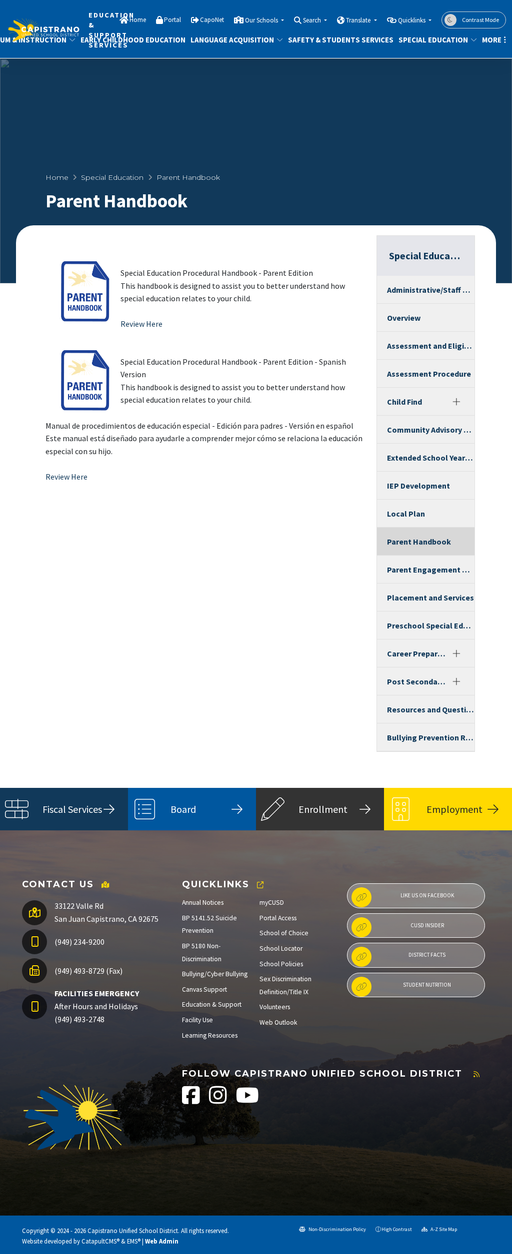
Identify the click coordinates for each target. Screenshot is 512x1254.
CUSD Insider (427, 925)
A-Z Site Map (443, 1229)
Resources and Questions (430, 709)
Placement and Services (430, 598)
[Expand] (456, 402)
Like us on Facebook (427, 895)
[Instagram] (218, 1100)
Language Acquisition (232, 39)
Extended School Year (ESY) (430, 458)
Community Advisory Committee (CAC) (430, 430)
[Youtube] (247, 1100)
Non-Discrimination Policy (337, 1229)
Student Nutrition (427, 984)
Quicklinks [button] (412, 20)
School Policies (281, 964)
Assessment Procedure (429, 374)
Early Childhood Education (127, 39)
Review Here (141, 324)
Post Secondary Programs (417, 681)
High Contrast (397, 1229)
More (492, 39)
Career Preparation (417, 653)
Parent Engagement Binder (430, 570)
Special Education (433, 39)
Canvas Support (204, 989)
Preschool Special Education (430, 625)
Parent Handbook (419, 542)
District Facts (427, 954)
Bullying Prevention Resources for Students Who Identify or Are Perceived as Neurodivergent (430, 737)
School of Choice (284, 933)
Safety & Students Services (335, 39)
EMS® (133, 1241)
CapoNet (212, 19)
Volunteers (275, 1007)
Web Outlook (279, 1022)
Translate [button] (359, 20)
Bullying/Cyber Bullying (215, 974)
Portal (172, 19)
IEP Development (418, 486)
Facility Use (197, 1020)
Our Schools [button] (262, 20)
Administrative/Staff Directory (430, 290)
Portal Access (278, 918)
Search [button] (312, 20)
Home (138, 19)
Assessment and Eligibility (430, 346)
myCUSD (272, 902)
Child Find (404, 402)
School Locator (281, 948)
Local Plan (406, 514)
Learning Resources (210, 1035)
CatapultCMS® (101, 1241)
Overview (403, 318)
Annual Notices (203, 902)
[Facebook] (192, 1100)
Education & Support (212, 1004)
